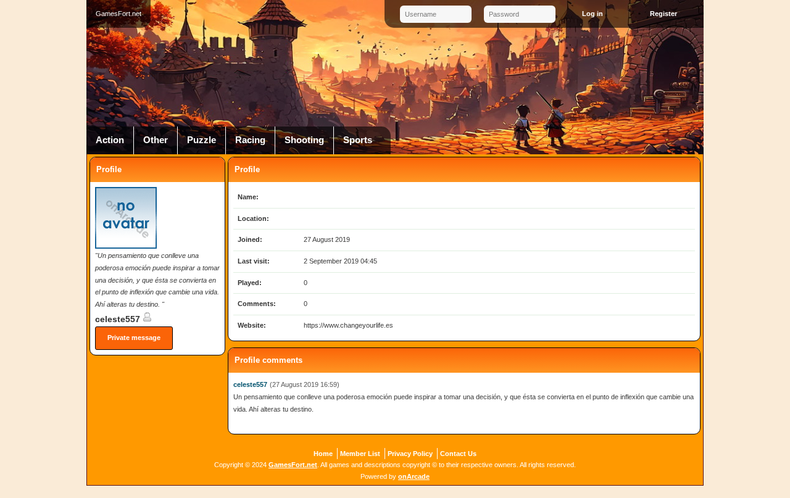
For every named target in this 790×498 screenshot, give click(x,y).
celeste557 (119, 319)
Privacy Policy (410, 453)
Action (110, 140)
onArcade (414, 476)
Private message (133, 337)
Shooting (304, 140)
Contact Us (458, 453)
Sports (357, 140)
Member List (360, 453)
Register (663, 13)
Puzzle (201, 140)
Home (323, 453)
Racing (250, 140)
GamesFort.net (292, 464)
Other (155, 140)
